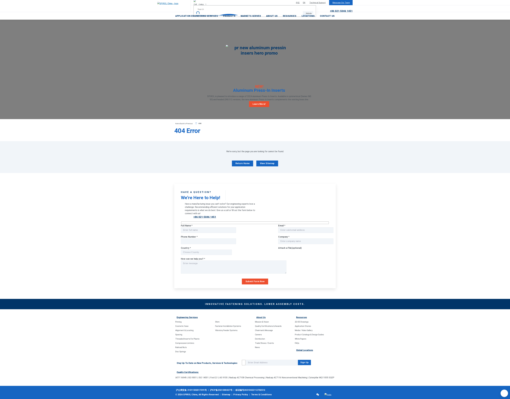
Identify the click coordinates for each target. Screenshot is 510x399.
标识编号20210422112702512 (250, 390)
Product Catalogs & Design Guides (309, 335)
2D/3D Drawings (302, 322)
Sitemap (226, 394)
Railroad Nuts (181, 347)
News (257, 347)
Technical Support (317, 3)
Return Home (242, 163)
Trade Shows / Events (264, 343)
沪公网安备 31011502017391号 (191, 390)
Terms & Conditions (261, 394)
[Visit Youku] (328, 394)
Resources (289, 16)
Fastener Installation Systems (228, 326)
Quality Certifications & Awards (268, 326)
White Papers (300, 339)
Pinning (178, 322)
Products (229, 16)
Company (283, 237)
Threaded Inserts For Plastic (187, 339)
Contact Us (327, 16)
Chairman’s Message (264, 330)
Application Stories (303, 326)
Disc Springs (180, 352)
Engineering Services (187, 317)
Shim (217, 322)
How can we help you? (193, 259)
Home (177, 124)
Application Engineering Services (196, 16)
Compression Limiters (184, 343)
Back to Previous (186, 124)
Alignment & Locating (184, 330)
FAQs (297, 343)
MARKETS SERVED (251, 16)
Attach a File (290, 248)
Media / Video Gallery (304, 330)
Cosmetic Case (181, 326)
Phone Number (189, 237)
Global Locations (304, 350)
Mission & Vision (262, 322)
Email (281, 225)
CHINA (201, 5)
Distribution (260, 339)
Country (186, 248)
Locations (308, 16)
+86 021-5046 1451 (341, 10)
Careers (258, 335)
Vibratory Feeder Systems (226, 330)
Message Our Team (341, 3)
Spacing (178, 335)
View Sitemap (267, 163)
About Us (272, 16)
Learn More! (259, 104)
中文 (298, 3)
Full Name (187, 225)
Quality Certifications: (188, 372)
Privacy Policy (240, 394)
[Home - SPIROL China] (174, 6)
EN (304, 3)
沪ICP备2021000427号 (221, 390)
